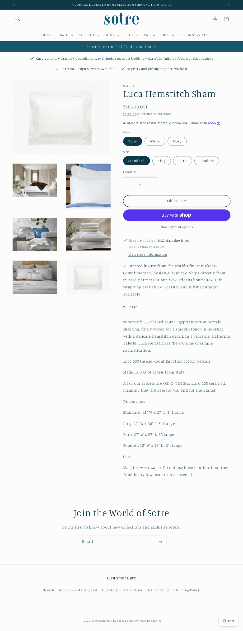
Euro (182, 161)
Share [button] (132, 307)
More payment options (177, 227)
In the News (132, 590)
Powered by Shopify (148, 620)
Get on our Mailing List (78, 590)
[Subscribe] (160, 541)
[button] (18, 19)
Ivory (177, 141)
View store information (147, 254)
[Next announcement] (229, 5)
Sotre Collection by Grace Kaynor (113, 620)
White (155, 141)
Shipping (129, 114)
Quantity (129, 172)
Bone (132, 141)
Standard (136, 161)
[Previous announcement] (14, 5)
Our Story (110, 590)
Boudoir (207, 161)
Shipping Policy (187, 590)
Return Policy (158, 590)
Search (48, 590)
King (162, 161)
